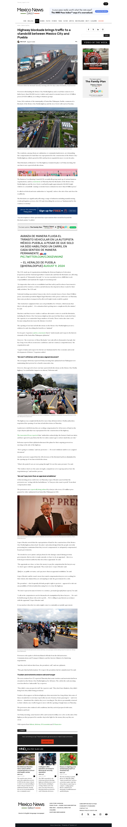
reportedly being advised (38, 491)
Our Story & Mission (56, 805)
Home (18, 25)
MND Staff (23, 41)
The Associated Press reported (27, 437)
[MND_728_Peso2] (80, 16)
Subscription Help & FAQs (88, 805)
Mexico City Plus (25, 25)
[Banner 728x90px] (47, 172)
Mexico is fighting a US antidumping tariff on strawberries (68, 770)
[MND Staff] (18, 42)
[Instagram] (103, 29)
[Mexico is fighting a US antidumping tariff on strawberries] (68, 761)
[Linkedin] (98, 29)
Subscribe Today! (47, 743)
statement (36, 181)
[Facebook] (88, 29)
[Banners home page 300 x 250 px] (96, 71)
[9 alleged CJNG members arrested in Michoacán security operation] (47, 761)
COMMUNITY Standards (87, 807)
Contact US (84, 810)
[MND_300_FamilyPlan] (96, 99)
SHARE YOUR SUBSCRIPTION (67, 807)
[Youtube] (106, 816)
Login (105, 3)
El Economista (45, 726)
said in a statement (39, 335)
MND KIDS (53, 809)
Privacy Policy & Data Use (88, 812)
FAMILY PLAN (54, 807)
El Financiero (57, 726)
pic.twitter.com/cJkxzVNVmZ (41, 258)
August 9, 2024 (54, 267)
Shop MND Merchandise (57, 814)
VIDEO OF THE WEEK (96, 42)
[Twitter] (93, 29)
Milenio (31, 726)
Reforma (37, 726)
